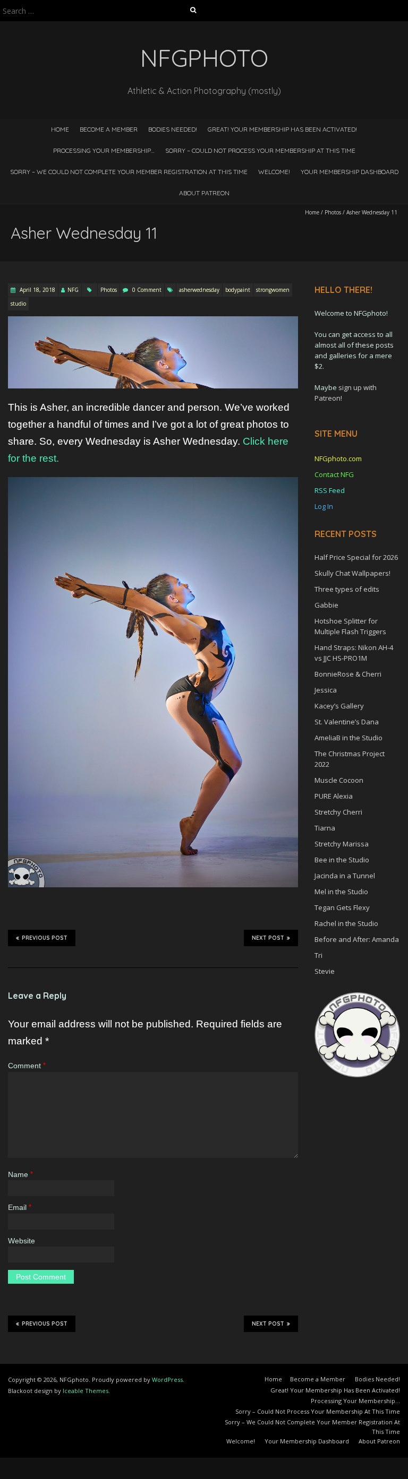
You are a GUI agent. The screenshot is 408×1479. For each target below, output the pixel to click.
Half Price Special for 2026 (356, 557)
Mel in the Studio (341, 891)
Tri (318, 955)
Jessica (325, 690)
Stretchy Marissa (341, 844)
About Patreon (204, 193)
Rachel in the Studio (346, 923)
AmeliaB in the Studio (348, 737)
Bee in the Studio (341, 859)
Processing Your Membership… (104, 150)
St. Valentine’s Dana (346, 721)
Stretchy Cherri (338, 812)
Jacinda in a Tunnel (344, 875)
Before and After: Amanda (356, 939)
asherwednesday (199, 289)
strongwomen (273, 289)
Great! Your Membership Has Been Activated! (282, 129)
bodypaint (237, 289)
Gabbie (326, 605)
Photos (333, 212)
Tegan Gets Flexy (342, 907)
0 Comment (147, 289)
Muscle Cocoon (338, 780)
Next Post (268, 938)
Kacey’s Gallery (339, 706)
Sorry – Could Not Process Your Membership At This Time (260, 150)
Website (21, 1240)
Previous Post (44, 938)
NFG (73, 289)
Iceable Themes (85, 1391)
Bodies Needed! (172, 129)
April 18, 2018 (36, 289)
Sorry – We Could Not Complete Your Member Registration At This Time (129, 172)
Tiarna (324, 828)
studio (18, 303)
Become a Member (109, 129)
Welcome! (274, 172)
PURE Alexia (333, 796)
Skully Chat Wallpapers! (352, 573)
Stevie (324, 971)
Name (20, 1174)
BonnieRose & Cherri (347, 674)
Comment (27, 1065)
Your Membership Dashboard (349, 172)
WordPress (167, 1379)
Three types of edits (346, 589)
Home (60, 129)
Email (19, 1207)
